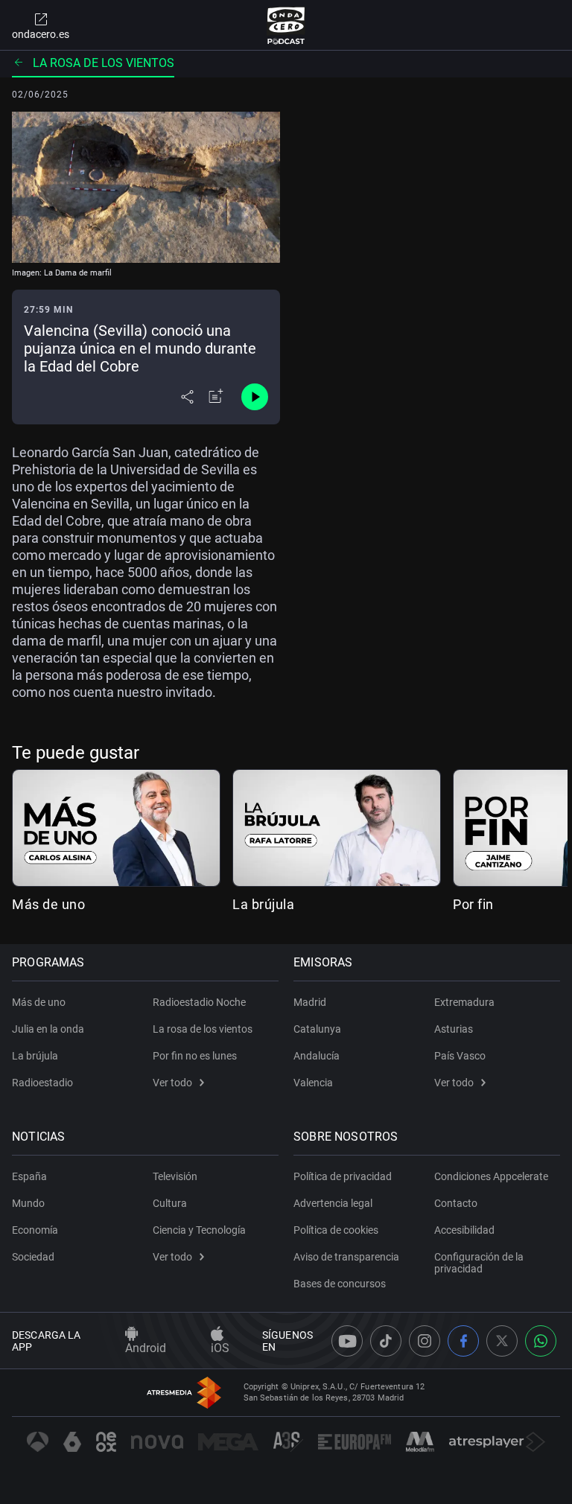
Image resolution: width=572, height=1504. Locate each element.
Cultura (170, 1203)
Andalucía (316, 1056)
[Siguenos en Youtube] (347, 1341)
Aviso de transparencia (346, 1257)
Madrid (309, 1002)
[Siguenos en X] (502, 1341)
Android (145, 1348)
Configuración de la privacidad (479, 1263)
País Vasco (460, 1056)
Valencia (313, 1083)
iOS (220, 1348)
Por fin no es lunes (195, 1056)
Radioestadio (42, 1083)
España (29, 1176)
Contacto (455, 1203)
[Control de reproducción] (254, 396)
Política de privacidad (342, 1176)
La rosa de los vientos (103, 63)
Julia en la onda (48, 1029)
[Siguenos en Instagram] (424, 1341)
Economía (35, 1230)
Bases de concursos (339, 1284)
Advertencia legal (332, 1203)
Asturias (453, 1029)
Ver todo (172, 1083)
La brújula (263, 904)
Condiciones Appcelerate (491, 1176)
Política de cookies (335, 1230)
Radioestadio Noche (199, 1002)
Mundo (28, 1203)
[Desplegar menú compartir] (187, 397)
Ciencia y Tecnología (199, 1230)
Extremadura (464, 1002)
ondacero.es (40, 34)
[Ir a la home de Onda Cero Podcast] (286, 25)
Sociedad (33, 1257)
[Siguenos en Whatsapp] (540, 1341)
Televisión (175, 1176)
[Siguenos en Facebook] (463, 1341)
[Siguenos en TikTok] (385, 1341)
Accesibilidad (464, 1230)
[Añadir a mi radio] (216, 397)
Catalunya (317, 1029)
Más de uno (48, 904)
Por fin (473, 904)
